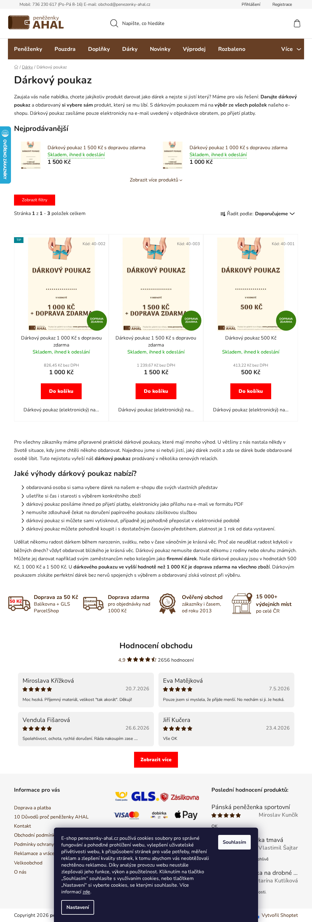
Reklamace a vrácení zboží (42, 853)
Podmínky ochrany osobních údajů (51, 844)
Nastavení (77, 907)
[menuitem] (28, 49)
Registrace (282, 4)
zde (86, 892)
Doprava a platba (32, 807)
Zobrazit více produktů (154, 180)
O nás (20, 872)
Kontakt (22, 826)
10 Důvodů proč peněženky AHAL (51, 817)
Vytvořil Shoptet (280, 915)
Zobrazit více (156, 759)
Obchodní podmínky (35, 835)
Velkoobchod (28, 863)
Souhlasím (234, 842)
